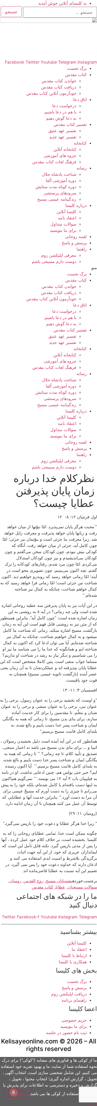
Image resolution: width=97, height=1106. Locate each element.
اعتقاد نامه (67, 217)
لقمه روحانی (76, 236)
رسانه (82, 168)
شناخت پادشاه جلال (59, 174)
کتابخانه (80, 143)
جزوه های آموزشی (60, 155)
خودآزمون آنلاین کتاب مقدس (51, 93)
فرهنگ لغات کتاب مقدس (54, 161)
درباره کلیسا (76, 205)
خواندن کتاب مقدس (59, 80)
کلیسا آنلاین (66, 211)
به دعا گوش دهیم (61, 118)
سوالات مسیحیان (82, 887)
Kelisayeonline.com (29, 1041)
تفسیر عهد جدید (62, 136)
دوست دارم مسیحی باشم (54, 261)
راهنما (82, 249)
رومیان (15, 880)
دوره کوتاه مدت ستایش (55, 186)
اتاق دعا (80, 99)
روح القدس (33, 880)
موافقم (17, 1093)
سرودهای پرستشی (60, 192)
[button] (48, 267)
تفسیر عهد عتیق (62, 130)
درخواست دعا (64, 105)
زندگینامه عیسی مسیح (56, 199)
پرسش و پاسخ (74, 242)
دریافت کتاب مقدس (58, 87)
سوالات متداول (63, 224)
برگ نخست (77, 68)
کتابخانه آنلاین (64, 149)
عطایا (60, 887)
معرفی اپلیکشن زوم (58, 255)
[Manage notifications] (13, 1092)
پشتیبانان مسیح (59, 880)
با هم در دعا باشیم (60, 111)
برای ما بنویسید (63, 230)
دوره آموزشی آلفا (61, 180)
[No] (92, 1103)
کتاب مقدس (76, 74)
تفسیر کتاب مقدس (70, 124)
